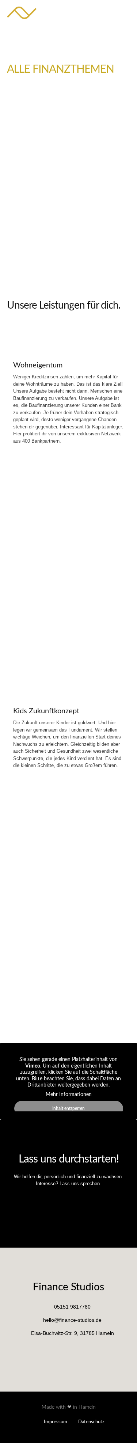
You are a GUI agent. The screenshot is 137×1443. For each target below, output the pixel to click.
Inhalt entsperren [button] (68, 1108)
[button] (93, 13)
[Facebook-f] (118, 13)
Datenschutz (91, 1422)
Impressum (55, 1422)
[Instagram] (127, 13)
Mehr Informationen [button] (69, 1094)
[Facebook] (60, 1351)
